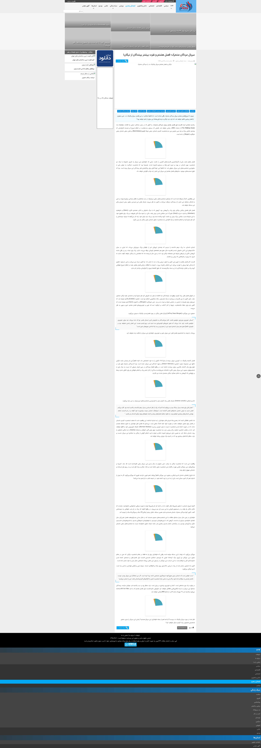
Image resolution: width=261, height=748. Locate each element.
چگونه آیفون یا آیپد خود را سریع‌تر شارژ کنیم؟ (136, 46)
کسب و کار (257, 714)
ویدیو (258, 733)
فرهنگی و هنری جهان (183, 111)
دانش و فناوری (255, 678)
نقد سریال (134, 111)
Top (259, 376)
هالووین (161, 1)
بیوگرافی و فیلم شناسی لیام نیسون (84, 69)
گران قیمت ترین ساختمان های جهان (83, 60)
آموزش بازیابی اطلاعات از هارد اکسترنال (138, 28)
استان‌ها (256, 737)
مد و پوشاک (256, 710)
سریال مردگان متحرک (123, 111)
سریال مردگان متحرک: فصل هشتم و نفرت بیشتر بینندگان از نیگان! (159, 55)
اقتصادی (257, 670)
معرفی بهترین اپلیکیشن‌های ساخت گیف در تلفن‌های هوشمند (177, 47)
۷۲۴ (258, 650)
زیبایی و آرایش (255, 706)
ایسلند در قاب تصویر (88, 78)
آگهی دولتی (256, 746)
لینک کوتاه (121, 61)
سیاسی (258, 666)
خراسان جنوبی (146, 1)
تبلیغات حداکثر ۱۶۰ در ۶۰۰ (105, 98)
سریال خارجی (142, 111)
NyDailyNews (182, 628)
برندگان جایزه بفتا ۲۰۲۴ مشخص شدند (180, 31)
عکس (258, 729)
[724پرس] (186, 6)
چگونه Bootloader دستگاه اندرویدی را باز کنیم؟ (95, 25)
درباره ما (131, 635)
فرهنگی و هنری (255, 682)
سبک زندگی (255, 690)
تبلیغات (137, 635)
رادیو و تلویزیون (170, 111)
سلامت (258, 694)
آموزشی (258, 725)
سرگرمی (192, 111)
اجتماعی (257, 674)
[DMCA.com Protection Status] (130, 644)
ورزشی (258, 685)
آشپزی (154, 1)
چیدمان (257, 718)
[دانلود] (105, 58)
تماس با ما (124, 635)
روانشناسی (257, 702)
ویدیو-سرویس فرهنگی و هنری (156, 111)
